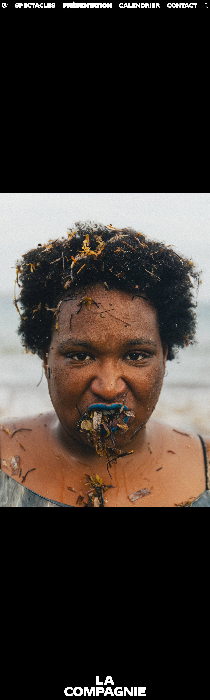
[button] (52, 350)
